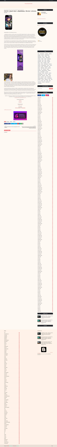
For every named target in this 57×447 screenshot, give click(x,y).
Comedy (11, 352)
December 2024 (45, 124)
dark (51, 79)
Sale (44, 74)
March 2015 (45, 279)
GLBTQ (48, 62)
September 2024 (45, 128)
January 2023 (45, 154)
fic (11, 433)
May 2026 (45, 101)
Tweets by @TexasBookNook (41, 18)
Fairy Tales (48, 61)
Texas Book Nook (28, 3)
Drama (11, 357)
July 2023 (45, 146)
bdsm (49, 79)
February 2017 (45, 248)
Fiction (41, 62)
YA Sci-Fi (43, 79)
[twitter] (51, 0)
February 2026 (45, 105)
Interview (39, 66)
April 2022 (45, 166)
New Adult (11, 388)
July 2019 (45, 210)
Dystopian (11, 358)
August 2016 (45, 256)
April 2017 (45, 246)
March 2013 (45, 311)
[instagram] (52, 0)
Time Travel (11, 418)
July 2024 (45, 130)
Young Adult (46, 79)
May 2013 (45, 308)
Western (11, 423)
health (42, 80)
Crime (11, 356)
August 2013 (45, 304)
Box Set (43, 56)
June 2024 (45, 132)
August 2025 (45, 113)
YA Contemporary (11, 424)
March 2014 (45, 295)
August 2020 (45, 193)
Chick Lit (43, 57)
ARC (38, 53)
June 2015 (45, 275)
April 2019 (45, 214)
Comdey (11, 351)
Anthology (46, 53)
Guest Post (11, 373)
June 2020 (45, 195)
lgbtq (49, 80)
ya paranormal (39, 83)
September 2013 (45, 303)
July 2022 (45, 162)
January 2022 (45, 170)
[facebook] (49, 0)
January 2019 (45, 218)
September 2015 (45, 271)
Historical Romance (43, 65)
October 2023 (45, 142)
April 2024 (45, 134)
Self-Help (7, 9)
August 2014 (45, 288)
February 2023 (45, 153)
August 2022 (45, 161)
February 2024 (45, 137)
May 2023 (45, 149)
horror (44, 80)
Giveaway (8, 121)
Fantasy (39, 62)
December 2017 (45, 235)
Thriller (11, 417)
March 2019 (45, 215)
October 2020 (45, 190)
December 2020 (45, 187)
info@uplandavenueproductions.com (20, 97)
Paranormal (39, 70)
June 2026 (45, 100)
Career (49, 56)
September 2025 (45, 112)
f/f (38, 80)
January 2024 (45, 138)
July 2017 (45, 242)
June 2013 (45, 307)
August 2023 (45, 145)
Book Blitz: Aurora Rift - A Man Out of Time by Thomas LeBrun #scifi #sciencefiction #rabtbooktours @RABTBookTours (47, 316)
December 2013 (45, 299)
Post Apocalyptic (43, 71)
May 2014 (45, 292)
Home (5, 0)
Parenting (49, 70)
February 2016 (45, 264)
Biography (11, 337)
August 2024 (45, 129)
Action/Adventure (42, 53)
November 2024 (45, 125)
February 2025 (45, 121)
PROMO (11, 121)
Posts (39, 40)
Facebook (20, 101)
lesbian (47, 80)
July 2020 (45, 194)
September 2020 (45, 191)
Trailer (11, 419)
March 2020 (45, 199)
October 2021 (45, 174)
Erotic (42, 61)
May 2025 (45, 117)
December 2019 (45, 203)
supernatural (11, 439)
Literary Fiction (46, 66)
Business (46, 56)
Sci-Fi (46, 74)
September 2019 (45, 207)
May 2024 (45, 133)
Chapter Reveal (39, 57)
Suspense (47, 75)
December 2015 (45, 267)
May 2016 (45, 260)
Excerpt (45, 61)
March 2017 (45, 247)
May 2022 (45, 165)
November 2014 (45, 284)
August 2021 (45, 177)
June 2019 (45, 211)
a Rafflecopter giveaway (7, 109)
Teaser (50, 75)
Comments (40, 41)
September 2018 (45, 223)
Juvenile (42, 66)
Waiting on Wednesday (11, 422)
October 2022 (45, 158)
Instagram (20, 102)
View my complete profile (44, 13)
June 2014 (45, 291)
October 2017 (45, 238)
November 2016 (45, 252)
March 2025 (45, 120)
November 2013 (45, 300)
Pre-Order (47, 71)
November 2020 (45, 189)
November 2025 (45, 109)
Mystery (11, 387)
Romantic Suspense (40, 74)
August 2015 (45, 272)
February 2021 (45, 185)
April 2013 (45, 309)
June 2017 (45, 243)
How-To (48, 65)
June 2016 (45, 259)
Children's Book (48, 57)
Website (20, 100)
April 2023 (45, 150)
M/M (49, 66)
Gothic (11, 371)
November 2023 (45, 141)
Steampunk (43, 75)
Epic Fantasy (39, 61)
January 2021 (45, 186)
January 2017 (45, 250)
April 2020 (45, 198)
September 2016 (45, 255)
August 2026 (45, 97)
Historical (39, 65)
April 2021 (45, 182)
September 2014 (45, 287)
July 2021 (45, 178)
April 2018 (45, 230)
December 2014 (45, 283)
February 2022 (45, 169)
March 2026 (45, 104)
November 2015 (45, 268)
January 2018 (45, 234)
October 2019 (45, 206)
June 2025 (45, 116)
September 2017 (45, 239)
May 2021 (45, 181)
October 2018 (45, 222)
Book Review (39, 56)
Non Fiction (11, 392)
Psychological (11, 402)
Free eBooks (45, 62)
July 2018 (45, 226)
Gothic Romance (11, 372)
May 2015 (45, 276)
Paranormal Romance (44, 70)
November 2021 (45, 173)
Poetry (38, 71)
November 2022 (45, 157)
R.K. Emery (5, 12)
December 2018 (45, 219)
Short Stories (39, 75)
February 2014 (45, 296)
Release (12, 403)
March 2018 (45, 231)
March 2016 (45, 263)
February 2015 (45, 280)
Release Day (11, 404)
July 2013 (45, 305)
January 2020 (45, 202)
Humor (51, 65)
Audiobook (50, 53)
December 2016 (45, 251)
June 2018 (45, 227)
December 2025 (45, 108)
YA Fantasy (39, 79)
